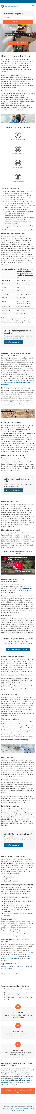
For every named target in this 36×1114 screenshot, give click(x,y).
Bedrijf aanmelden (18, 1110)
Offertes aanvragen (14, 342)
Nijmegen (4, 966)
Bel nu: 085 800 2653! (19, 43)
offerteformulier (17, 1017)
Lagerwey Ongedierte (10, 1106)
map (29, 1106)
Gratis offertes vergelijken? (13, 14)
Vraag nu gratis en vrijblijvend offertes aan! (19, 1091)
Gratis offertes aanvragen (19, 649)
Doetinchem (20, 966)
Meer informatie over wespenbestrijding (14, 740)
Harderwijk (29, 966)
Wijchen (3, 968)
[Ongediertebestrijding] (9, 6)
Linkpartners (5, 1108)
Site (27, 1106)
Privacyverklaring (28, 1108)
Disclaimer (21, 1106)
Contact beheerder (16, 1108)
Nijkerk (10, 968)
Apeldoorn (12, 966)
